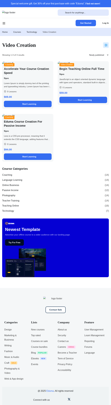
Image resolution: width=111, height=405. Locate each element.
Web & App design (13, 379)
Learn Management (94, 335)
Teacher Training (10, 200)
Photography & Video (12, 370)
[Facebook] (54, 400)
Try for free (14, 242)
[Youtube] (59, 400)
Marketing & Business (10, 337)
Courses (17, 32)
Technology (32, 32)
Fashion (8, 351)
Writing (8, 345)
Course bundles (39, 347)
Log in (105, 23)
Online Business (10, 185)
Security (62, 335)
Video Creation (67, 65)
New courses (38, 329)
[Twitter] (69, 400)
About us (62, 329)
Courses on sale (39, 341)
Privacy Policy (65, 364)
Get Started (85, 23)
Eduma (50, 391)
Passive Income (10, 190)
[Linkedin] (78, 400)
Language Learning (12, 180)
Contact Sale (55, 310)
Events (34, 364)
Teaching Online (10, 205)
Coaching (9, 65)
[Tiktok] (74, 400)
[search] (61, 12)
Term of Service (66, 358)
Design (8, 329)
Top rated (36, 335)
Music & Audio (11, 357)
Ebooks (35, 358)
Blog (33, 353)
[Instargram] (64, 400)
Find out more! (92, 3)
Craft (6, 363)
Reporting (89, 341)
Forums (88, 347)
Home (5, 32)
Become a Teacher (67, 353)
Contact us (63, 341)
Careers (62, 347)
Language (89, 353)
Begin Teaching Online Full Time (81, 68)
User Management (93, 329)
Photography (8, 195)
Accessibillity (64, 370)
